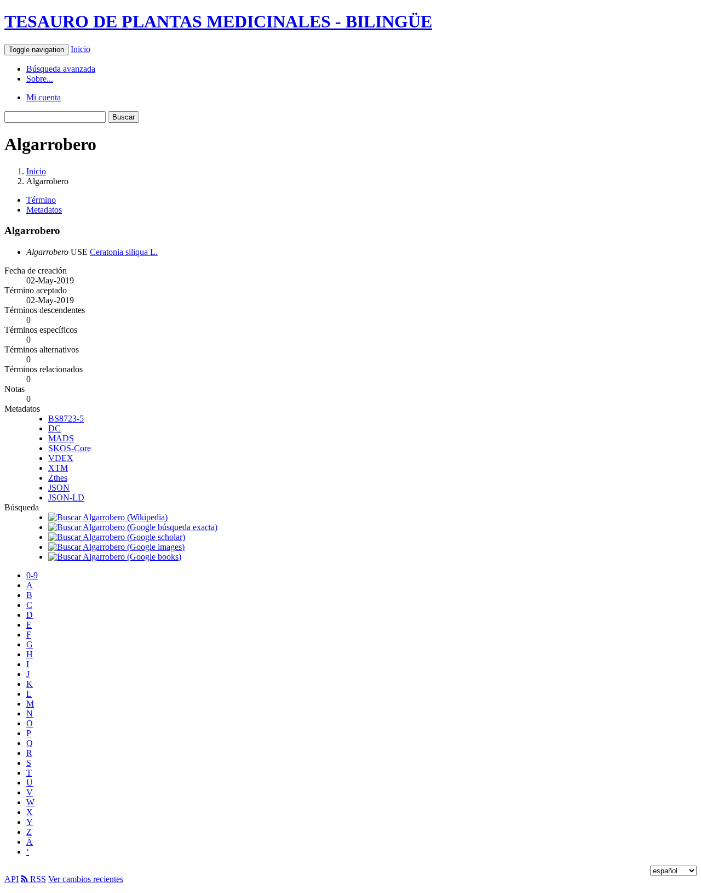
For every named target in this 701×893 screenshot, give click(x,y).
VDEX (60, 458)
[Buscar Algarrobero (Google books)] (114, 556)
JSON (59, 487)
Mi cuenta (43, 97)
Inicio (80, 49)
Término (41, 199)
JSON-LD (66, 497)
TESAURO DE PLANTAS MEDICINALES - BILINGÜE (218, 21)
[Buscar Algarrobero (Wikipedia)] (108, 517)
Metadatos (44, 209)
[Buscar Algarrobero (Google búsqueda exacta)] (132, 527)
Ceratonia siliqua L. (124, 252)
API (11, 879)
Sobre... (39, 78)
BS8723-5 (66, 418)
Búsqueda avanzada (60, 68)
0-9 (32, 575)
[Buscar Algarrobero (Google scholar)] (116, 537)
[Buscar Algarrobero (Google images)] (116, 546)
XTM (58, 468)
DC (54, 428)
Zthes (57, 477)
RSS (37, 879)
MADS (61, 438)
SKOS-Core (69, 448)
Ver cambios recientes (85, 879)
